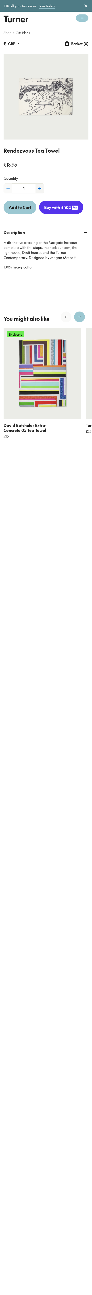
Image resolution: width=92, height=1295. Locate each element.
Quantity (11, 178)
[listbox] (46, 383)
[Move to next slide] (79, 317)
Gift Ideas (23, 33)
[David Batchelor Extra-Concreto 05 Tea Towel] (42, 373)
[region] (46, 383)
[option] (42, 383)
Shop (7, 33)
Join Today (47, 6)
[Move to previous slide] (66, 317)
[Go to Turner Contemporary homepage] (16, 19)
